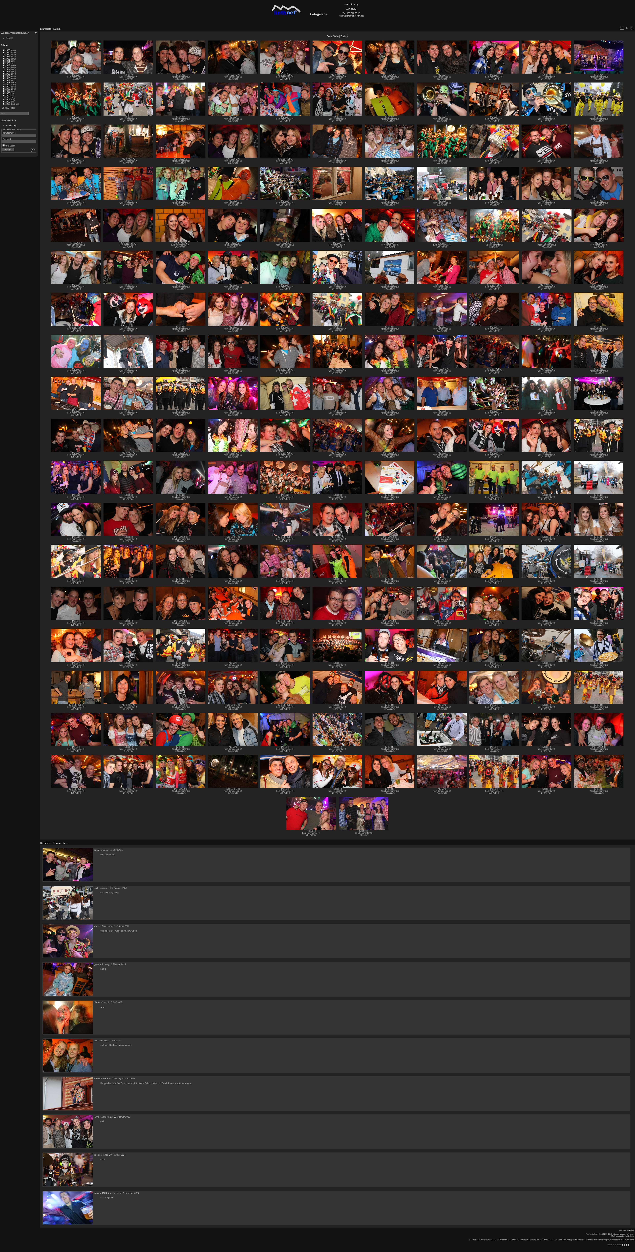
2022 (7, 59)
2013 (7, 78)
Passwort (6, 139)
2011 (7, 82)
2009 (7, 87)
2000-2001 (10, 104)
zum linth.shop (351, 4)
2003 (7, 100)
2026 (7, 50)
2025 (7, 52)
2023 (7, 57)
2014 (7, 76)
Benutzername (9, 133)
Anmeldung (11, 126)
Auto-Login (10, 146)
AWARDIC (351, 9)
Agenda (9, 38)
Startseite (45, 28)
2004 (7, 97)
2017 (7, 69)
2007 (7, 91)
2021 (7, 61)
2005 (7, 95)
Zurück (344, 36)
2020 (7, 63)
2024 (7, 54)
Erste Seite (333, 36)
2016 (7, 72)
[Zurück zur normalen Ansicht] (632, 28)
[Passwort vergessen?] (33, 150)
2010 (7, 84)
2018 (7, 67)
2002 (7, 102)
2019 (7, 65)
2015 (7, 74)
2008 (7, 89)
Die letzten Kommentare (54, 1011)
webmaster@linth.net (353, 16)
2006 (7, 93)
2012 (7, 80)
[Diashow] (627, 28)
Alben (4, 45)
